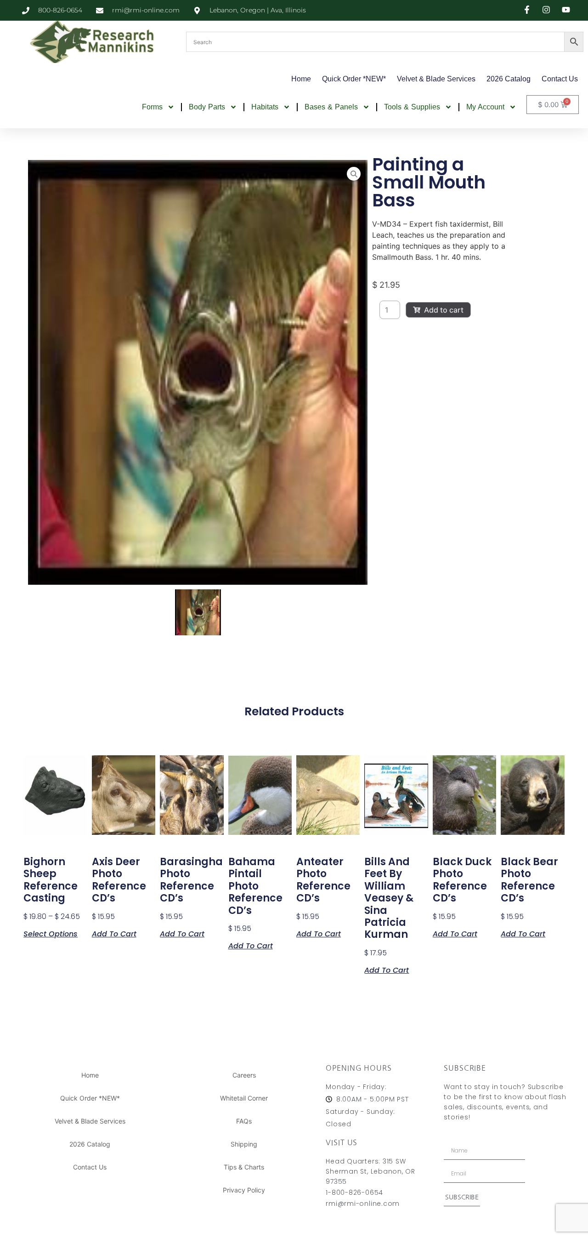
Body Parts (207, 107)
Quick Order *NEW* (354, 79)
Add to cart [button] (114, 933)
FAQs (244, 1121)
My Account (485, 107)
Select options (50, 933)
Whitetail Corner (244, 1098)
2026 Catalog (508, 79)
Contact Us (560, 79)
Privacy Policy (244, 1190)
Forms (152, 107)
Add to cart (444, 309)
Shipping (244, 1144)
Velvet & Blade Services (436, 79)
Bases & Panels (331, 107)
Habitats (264, 107)
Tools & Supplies (412, 107)
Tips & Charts (244, 1167)
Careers (244, 1075)
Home (301, 79)
